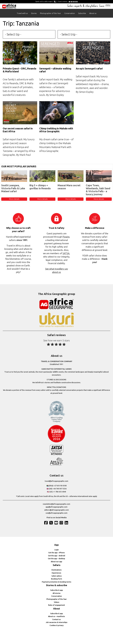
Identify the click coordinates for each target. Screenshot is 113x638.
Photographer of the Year (50, 13)
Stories (34, 13)
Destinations (57, 570)
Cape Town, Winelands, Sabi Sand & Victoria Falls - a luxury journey (98, 190)
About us (92, 13)
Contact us (56, 619)
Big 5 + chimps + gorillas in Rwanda (40, 187)
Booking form (56, 579)
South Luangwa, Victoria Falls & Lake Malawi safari (13, 188)
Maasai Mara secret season (69, 187)
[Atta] (56, 465)
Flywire (66, 237)
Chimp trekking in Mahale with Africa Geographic (56, 130)
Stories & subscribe (56, 585)
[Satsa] (56, 454)
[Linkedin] (66, 523)
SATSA (66, 253)
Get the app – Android (56, 556)
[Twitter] (51, 523)
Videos (56, 602)
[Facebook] (46, 523)
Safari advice (57, 576)
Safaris (56, 565)
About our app (56, 561)
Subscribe (82, 13)
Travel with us (22, 13)
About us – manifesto (56, 616)
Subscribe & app (56, 590)
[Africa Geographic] (9, 6)
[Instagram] (61, 523)
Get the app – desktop (56, 558)
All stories (56, 593)
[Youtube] (56, 523)
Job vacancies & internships (56, 622)
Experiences (56, 573)
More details (14, 199)
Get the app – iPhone (56, 553)
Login (56, 550)
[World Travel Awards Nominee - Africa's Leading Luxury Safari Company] (56, 422)
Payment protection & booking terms (56, 582)
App (56, 545)
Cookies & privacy (57, 625)
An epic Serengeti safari (89, 68)
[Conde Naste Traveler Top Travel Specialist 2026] (56, 442)
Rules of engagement (56, 605)
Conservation (69, 13)
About (56, 608)
